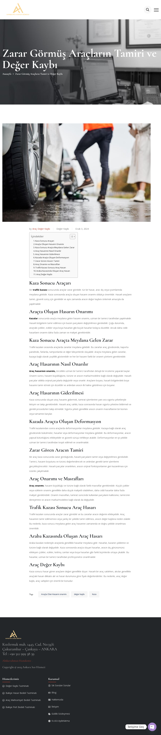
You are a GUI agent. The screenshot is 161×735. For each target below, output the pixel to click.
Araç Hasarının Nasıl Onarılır (48, 251)
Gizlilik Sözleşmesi (61, 713)
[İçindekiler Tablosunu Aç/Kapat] (71, 236)
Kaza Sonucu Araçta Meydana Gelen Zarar (55, 247)
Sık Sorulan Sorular (61, 685)
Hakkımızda (57, 699)
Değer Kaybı (62, 228)
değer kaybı (79, 594)
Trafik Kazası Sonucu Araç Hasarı (50, 267)
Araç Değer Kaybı (41, 229)
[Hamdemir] (18, 9)
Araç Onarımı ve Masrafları (47, 264)
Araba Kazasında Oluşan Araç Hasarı (53, 271)
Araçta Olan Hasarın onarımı (54, 594)
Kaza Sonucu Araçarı (44, 241)
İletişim (55, 706)
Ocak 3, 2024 (82, 228)
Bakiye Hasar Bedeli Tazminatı (21, 692)
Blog (54, 692)
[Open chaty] (152, 727)
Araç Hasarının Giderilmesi (47, 254)
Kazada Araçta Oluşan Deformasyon (52, 257)
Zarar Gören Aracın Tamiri (47, 261)
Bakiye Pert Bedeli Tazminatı (20, 707)
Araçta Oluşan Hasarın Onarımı (49, 244)
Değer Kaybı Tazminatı (17, 685)
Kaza (94, 594)
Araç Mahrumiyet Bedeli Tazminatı (23, 700)
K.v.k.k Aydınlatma (61, 720)
